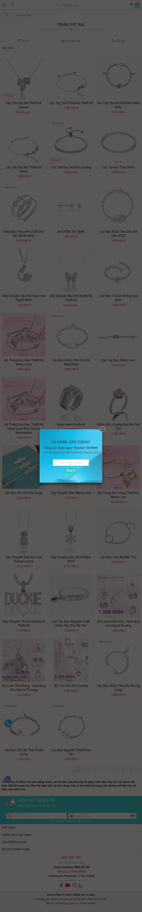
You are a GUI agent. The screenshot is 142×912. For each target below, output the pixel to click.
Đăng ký (71, 470)
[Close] (102, 429)
